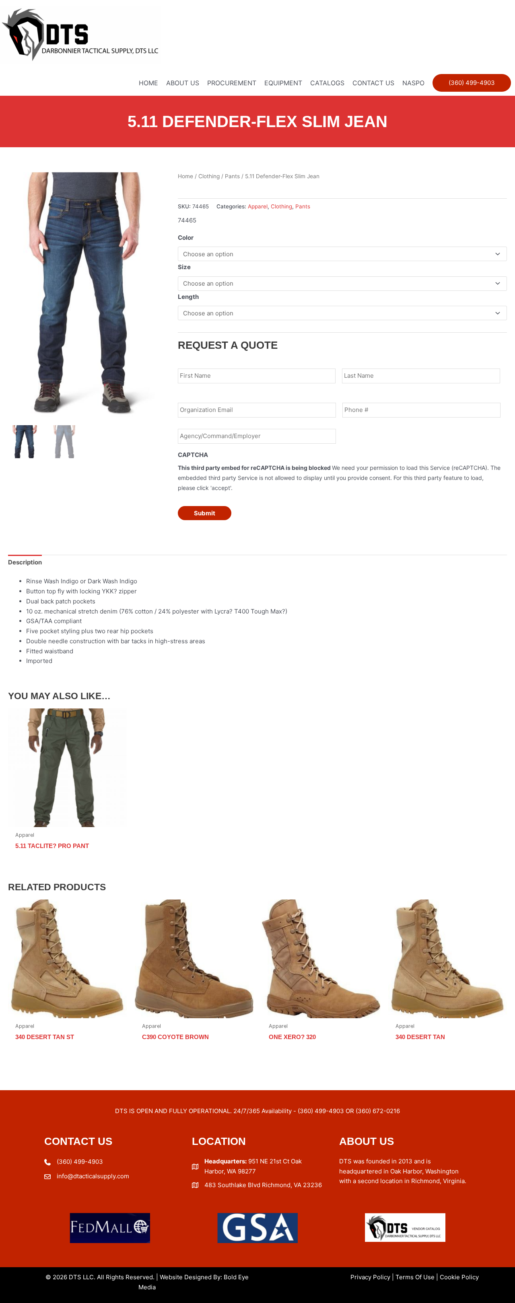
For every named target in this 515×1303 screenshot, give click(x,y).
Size (184, 267)
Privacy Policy (370, 1277)
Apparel (258, 206)
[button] (472, 83)
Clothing (209, 176)
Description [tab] (25, 562)
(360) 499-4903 (80, 1161)
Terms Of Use (415, 1277)
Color (186, 237)
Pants (232, 176)
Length (188, 297)
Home (185, 176)
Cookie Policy (459, 1277)
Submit (204, 513)
